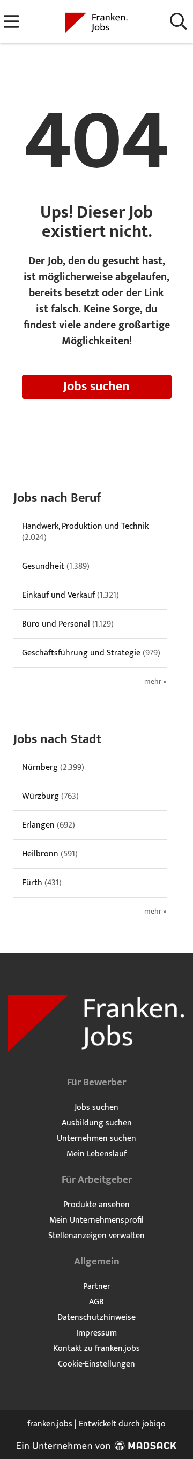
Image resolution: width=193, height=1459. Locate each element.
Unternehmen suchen (96, 1138)
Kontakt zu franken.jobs (96, 1348)
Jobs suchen (96, 386)
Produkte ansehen (96, 1205)
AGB (96, 1302)
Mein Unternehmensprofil (96, 1220)
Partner (96, 1286)
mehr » (155, 682)
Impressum (96, 1333)
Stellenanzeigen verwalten (96, 1236)
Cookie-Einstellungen (96, 1364)
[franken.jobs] (96, 22)
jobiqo (154, 1424)
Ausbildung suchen (97, 1123)
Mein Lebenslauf (96, 1154)
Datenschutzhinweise (96, 1317)
